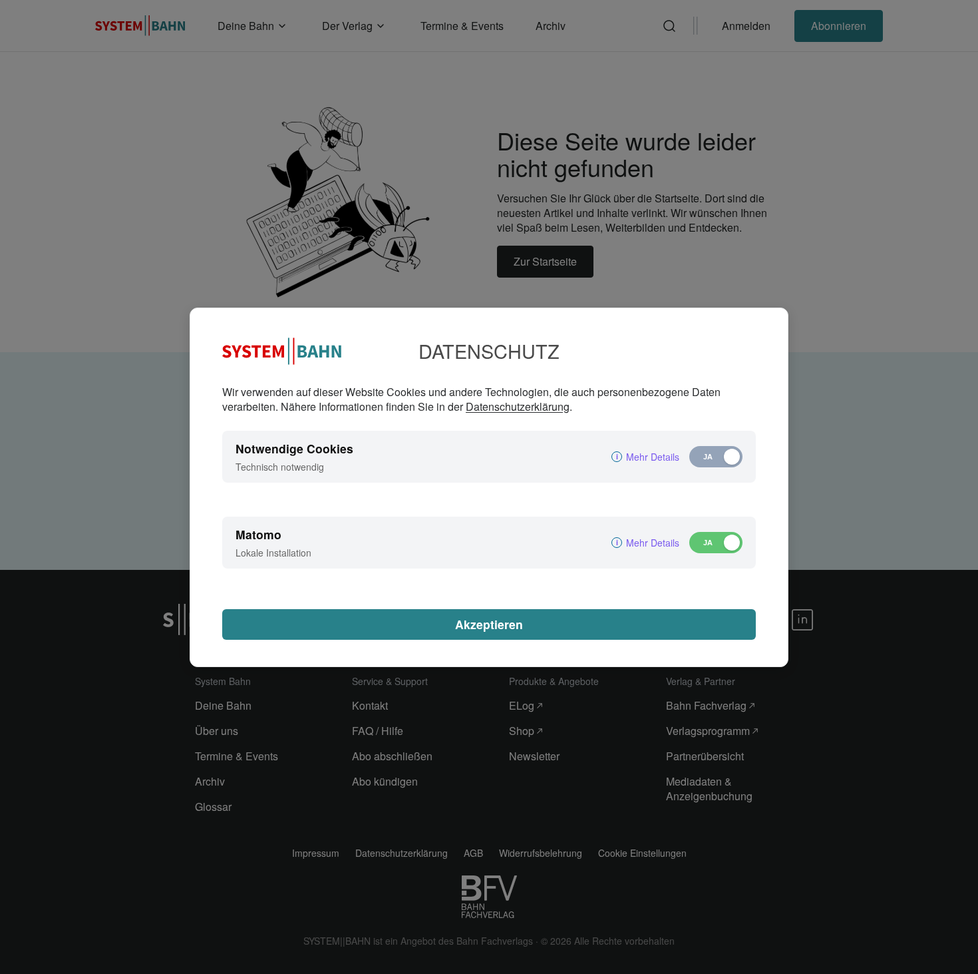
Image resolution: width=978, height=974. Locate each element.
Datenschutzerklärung (518, 406)
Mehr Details (652, 456)
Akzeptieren (489, 624)
